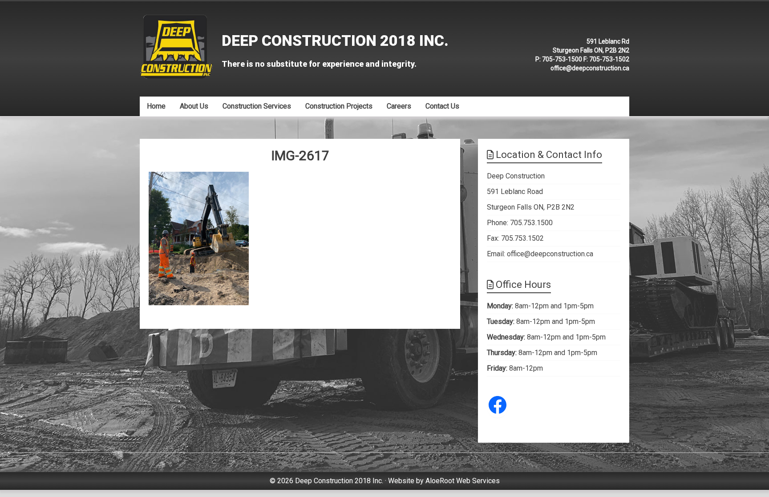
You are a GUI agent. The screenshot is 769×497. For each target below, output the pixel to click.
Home (156, 106)
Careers (399, 106)
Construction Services (257, 106)
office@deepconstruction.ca (589, 68)
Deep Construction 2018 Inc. (335, 40)
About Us (194, 106)
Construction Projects (338, 106)
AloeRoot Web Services (462, 481)
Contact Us (442, 106)
